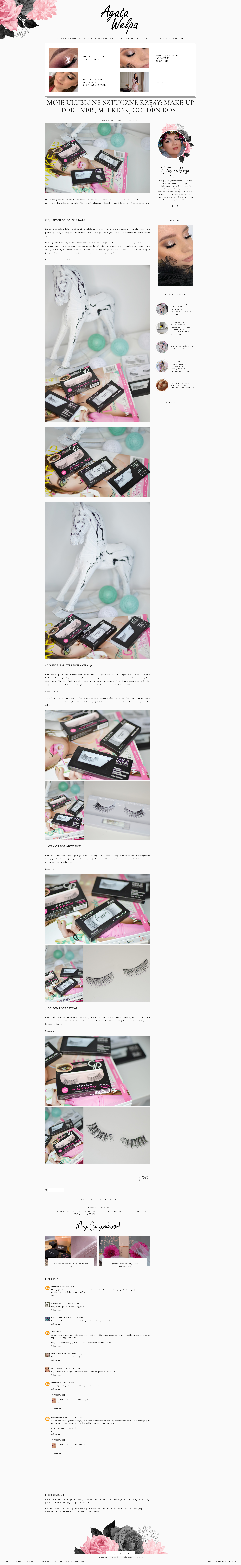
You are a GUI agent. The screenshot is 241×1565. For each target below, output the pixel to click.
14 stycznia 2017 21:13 (80, 1445)
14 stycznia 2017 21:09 (76, 1417)
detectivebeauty (58, 1354)
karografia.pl (229, 1561)
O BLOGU (103, 1557)
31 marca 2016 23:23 (69, 1332)
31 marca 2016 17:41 (67, 1286)
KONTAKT (140, 1557)
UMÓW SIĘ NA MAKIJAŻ (67, 38)
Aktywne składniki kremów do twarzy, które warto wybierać (182, 385)
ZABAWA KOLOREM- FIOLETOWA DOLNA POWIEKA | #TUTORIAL (75, 1213)
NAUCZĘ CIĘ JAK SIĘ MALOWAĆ (100, 38)
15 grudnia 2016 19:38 (80, 1400)
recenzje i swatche (56, 1190)
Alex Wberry (56, 1332)
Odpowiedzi (60, 1395)
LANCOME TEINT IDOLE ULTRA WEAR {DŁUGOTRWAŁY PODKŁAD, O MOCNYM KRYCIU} (181, 309)
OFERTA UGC (149, 38)
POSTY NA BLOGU (129, 38)
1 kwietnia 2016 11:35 (75, 1354)
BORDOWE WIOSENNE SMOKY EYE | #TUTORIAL (124, 1212)
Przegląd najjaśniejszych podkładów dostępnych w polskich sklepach (180, 366)
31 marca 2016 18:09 (73, 1303)
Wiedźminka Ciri (58, 1303)
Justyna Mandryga (59, 1417)
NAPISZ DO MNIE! (168, 38)
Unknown (55, 1286)
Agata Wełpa (56, 1368)
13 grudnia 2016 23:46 (68, 1382)
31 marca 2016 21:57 (77, 1317)
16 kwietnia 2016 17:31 (74, 1368)
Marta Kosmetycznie (60, 1317)
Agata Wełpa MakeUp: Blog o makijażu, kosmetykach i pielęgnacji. (52, 1561)
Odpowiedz (56, 1295)
